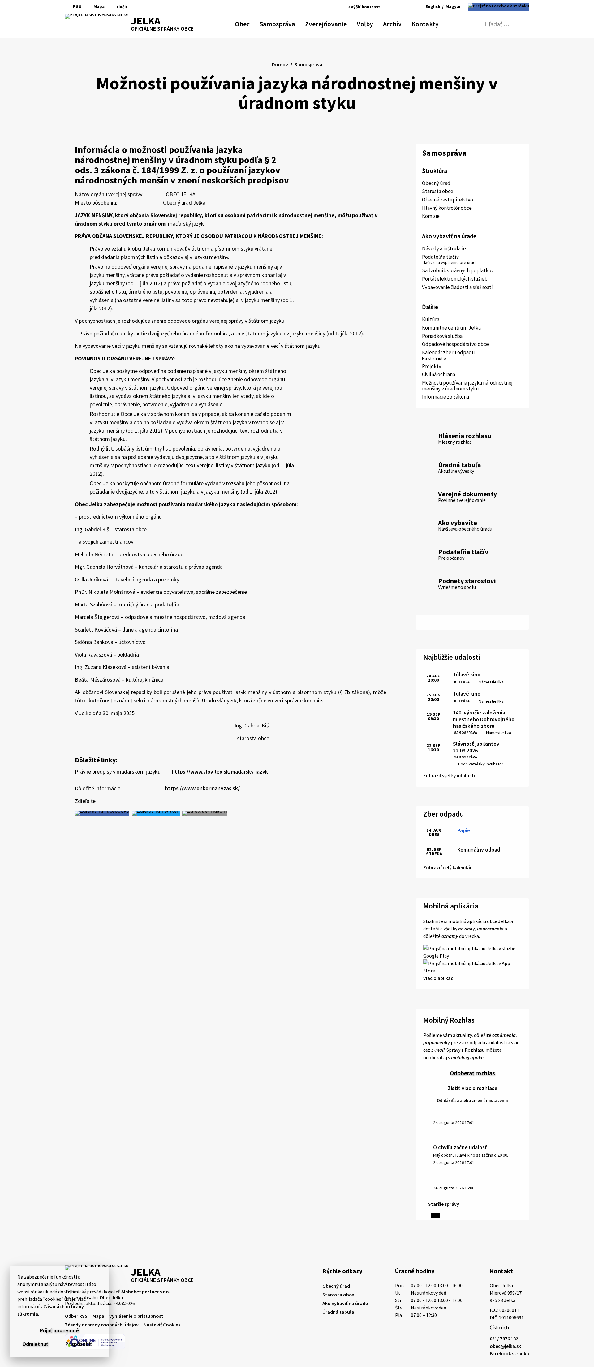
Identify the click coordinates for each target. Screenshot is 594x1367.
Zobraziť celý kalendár (447, 867)
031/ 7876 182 (504, 1338)
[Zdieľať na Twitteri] (156, 813)
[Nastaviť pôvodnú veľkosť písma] (398, 6)
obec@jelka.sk (505, 1346)
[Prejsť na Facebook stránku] (498, 6)
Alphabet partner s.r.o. (145, 1291)
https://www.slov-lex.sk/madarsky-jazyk (220, 771)
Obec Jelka (111, 1297)
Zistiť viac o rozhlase (472, 1088)
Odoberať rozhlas (472, 1073)
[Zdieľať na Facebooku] (102, 813)
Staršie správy (443, 1204)
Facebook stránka (509, 1353)
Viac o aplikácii (439, 978)
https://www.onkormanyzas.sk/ (202, 788)
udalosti (466, 775)
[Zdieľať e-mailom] (204, 813)
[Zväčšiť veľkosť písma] (406, 6)
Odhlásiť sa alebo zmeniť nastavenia (472, 1100)
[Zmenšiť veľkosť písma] (390, 6)
